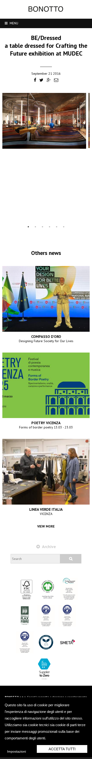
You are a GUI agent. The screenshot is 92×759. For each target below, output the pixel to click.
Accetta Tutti (62, 749)
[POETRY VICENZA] (46, 385)
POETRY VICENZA (46, 422)
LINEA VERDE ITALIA (46, 509)
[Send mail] (56, 80)
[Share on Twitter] (41, 80)
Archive (48, 546)
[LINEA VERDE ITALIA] (46, 472)
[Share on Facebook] (35, 80)
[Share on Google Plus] (49, 80)
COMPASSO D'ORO (46, 336)
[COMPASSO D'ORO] (46, 299)
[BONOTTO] (46, 11)
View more (46, 526)
